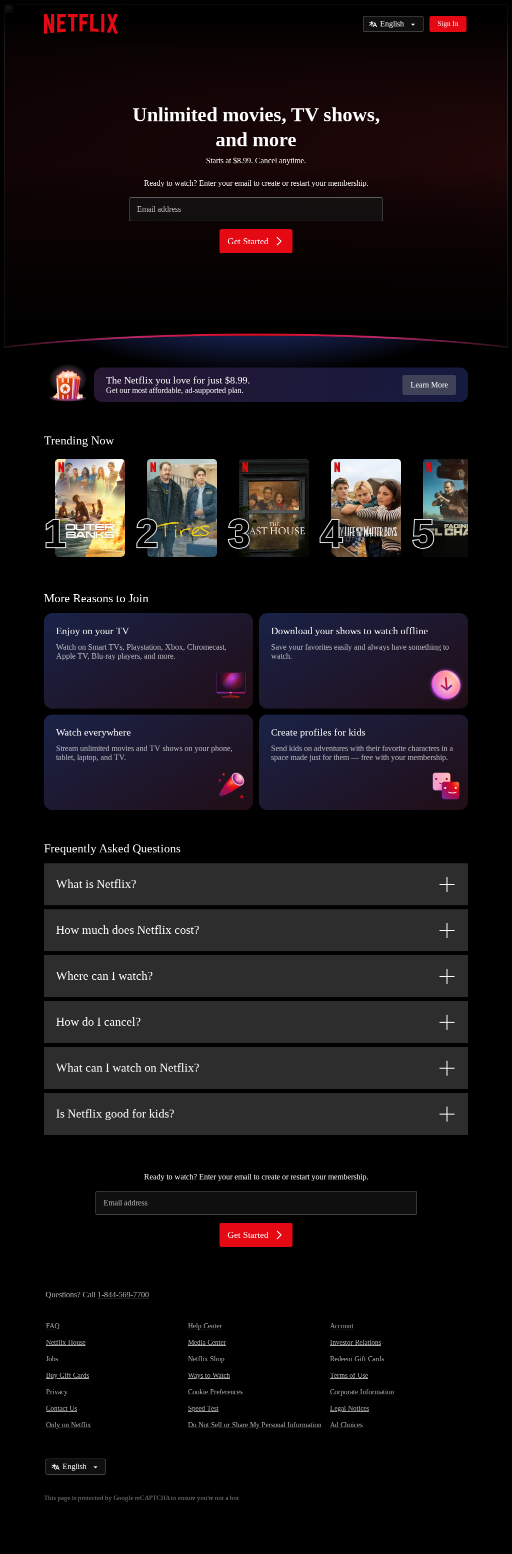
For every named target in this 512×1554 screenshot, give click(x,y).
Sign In (448, 23)
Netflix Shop (206, 1359)
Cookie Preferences (215, 1392)
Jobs (52, 1359)
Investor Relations (355, 1342)
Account (342, 1326)
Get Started (248, 241)
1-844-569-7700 (123, 1294)
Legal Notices (349, 1408)
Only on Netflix (68, 1425)
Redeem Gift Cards (357, 1359)
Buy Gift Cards (67, 1375)
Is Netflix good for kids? (115, 1113)
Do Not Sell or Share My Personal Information (255, 1425)
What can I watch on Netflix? (128, 1067)
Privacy (57, 1392)
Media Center (207, 1342)
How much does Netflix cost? (128, 929)
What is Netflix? (96, 883)
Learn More (429, 385)
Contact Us (61, 1408)
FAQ (53, 1326)
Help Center (205, 1326)
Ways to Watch (209, 1375)
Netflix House (66, 1342)
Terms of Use (349, 1375)
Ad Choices (346, 1425)
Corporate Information (362, 1392)
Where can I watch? (104, 975)
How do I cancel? (98, 1021)
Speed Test (203, 1408)
